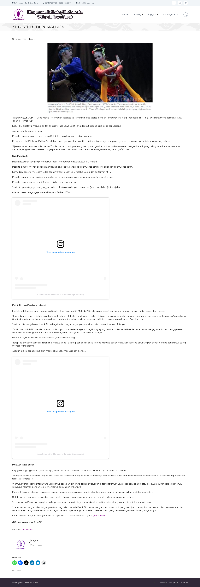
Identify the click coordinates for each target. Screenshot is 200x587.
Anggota (152, 14)
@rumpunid (99, 515)
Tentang (137, 14)
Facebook (163, 582)
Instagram (173, 582)
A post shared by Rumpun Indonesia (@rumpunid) (60, 294)
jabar (33, 39)
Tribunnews (27, 529)
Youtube (184, 582)
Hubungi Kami (170, 14)
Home (125, 14)
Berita (18, 571)
